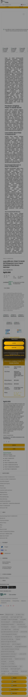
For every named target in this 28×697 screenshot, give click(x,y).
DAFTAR (14, 347)
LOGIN (14, 343)
